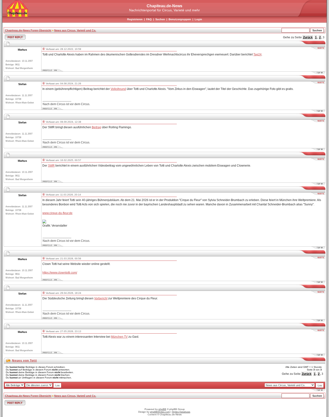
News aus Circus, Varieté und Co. (75, 30)
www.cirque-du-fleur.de (57, 213)
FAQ (149, 19)
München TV (119, 336)
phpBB (162, 409)
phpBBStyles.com (160, 411)
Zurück (308, 37)
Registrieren (135, 19)
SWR (51, 165)
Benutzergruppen (180, 19)
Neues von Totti (24, 360)
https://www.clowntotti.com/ (59, 272)
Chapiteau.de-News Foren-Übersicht (28, 30)
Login (198, 19)
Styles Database (181, 411)
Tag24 (257, 54)
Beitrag (96, 127)
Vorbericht (100, 298)
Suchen (160, 19)
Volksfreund (118, 89)
